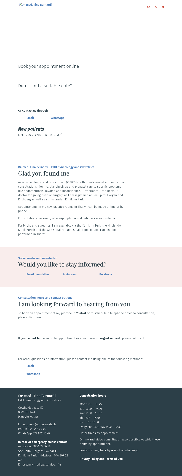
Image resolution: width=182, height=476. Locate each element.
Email (30, 118)
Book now (32, 74)
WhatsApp (58, 118)
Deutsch (30, 52)
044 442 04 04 (34, 95)
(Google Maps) (28, 417)
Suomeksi (69, 52)
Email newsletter (37, 274)
